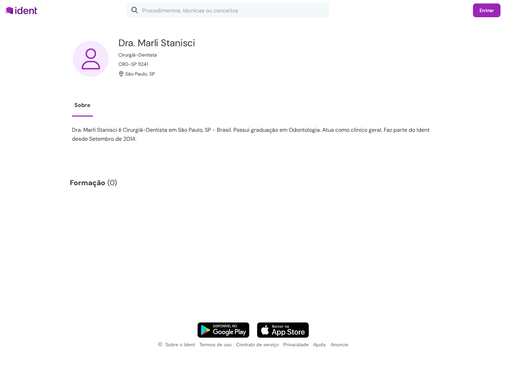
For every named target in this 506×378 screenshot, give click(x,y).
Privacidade (296, 344)
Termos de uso (215, 344)
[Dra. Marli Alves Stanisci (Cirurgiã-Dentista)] (91, 59)
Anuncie (339, 344)
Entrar (486, 10)
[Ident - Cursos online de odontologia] (24, 10)
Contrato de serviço (257, 344)
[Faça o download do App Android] (223, 330)
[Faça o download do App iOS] (283, 330)
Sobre (82, 105)
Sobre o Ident (180, 344)
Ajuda (319, 344)
